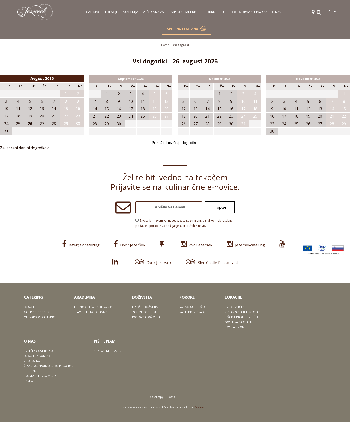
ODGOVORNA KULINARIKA (248, 12)
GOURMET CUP (215, 12)
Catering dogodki (37, 312)
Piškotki (170, 397)
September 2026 (130, 79)
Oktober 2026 (219, 79)
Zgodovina (32, 361)
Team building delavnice (91, 312)
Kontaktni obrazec (107, 351)
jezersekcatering (250, 245)
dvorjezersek (200, 245)
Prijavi (219, 207)
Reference (31, 371)
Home (165, 45)
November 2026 (308, 79)
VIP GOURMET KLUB (185, 12)
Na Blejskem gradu (192, 312)
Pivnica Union (234, 327)
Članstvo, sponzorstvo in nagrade (49, 366)
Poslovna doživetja (146, 317)
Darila (28, 381)
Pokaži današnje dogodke (174, 142)
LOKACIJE (111, 12)
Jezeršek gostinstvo (38, 351)
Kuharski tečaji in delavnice (93, 307)
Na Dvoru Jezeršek (192, 307)
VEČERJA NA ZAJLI (155, 12)
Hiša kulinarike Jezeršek (241, 317)
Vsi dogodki (181, 45)
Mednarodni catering (39, 317)
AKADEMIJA (130, 12)
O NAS (276, 12)
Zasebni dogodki (144, 312)
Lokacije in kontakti (38, 356)
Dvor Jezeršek (132, 245)
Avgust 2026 (42, 78)
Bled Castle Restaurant (217, 262)
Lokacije (29, 307)
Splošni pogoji (156, 397)
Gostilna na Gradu (238, 322)
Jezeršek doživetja (145, 307)
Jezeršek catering (84, 245)
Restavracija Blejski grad (242, 312)
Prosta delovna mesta (40, 376)
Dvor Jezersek (158, 262)
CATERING (93, 12)
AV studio (199, 407)
